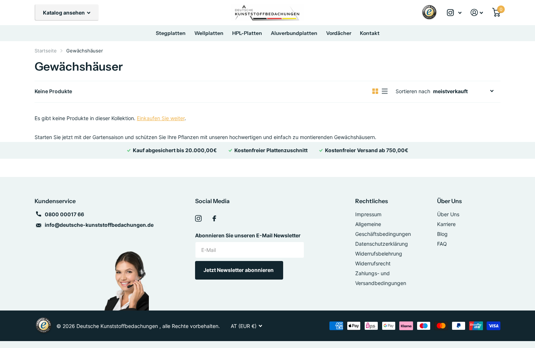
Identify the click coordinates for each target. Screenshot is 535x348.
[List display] (385, 91)
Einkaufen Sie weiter (161, 118)
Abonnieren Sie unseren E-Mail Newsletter (248, 235)
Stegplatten (171, 33)
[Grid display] (375, 91)
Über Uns (449, 201)
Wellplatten (208, 33)
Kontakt (370, 33)
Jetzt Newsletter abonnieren (239, 270)
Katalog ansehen (64, 12)
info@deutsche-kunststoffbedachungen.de (99, 225)
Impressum (368, 214)
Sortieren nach (413, 91)
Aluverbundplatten (294, 33)
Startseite (46, 51)
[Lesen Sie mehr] (454, 12)
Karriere (446, 224)
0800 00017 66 (64, 214)
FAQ (442, 244)
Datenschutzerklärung (381, 244)
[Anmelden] (477, 12)
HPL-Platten (247, 33)
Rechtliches (371, 201)
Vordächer (338, 33)
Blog (442, 234)
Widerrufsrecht (373, 263)
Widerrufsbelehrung (378, 253)
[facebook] (214, 218)
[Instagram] (198, 218)
